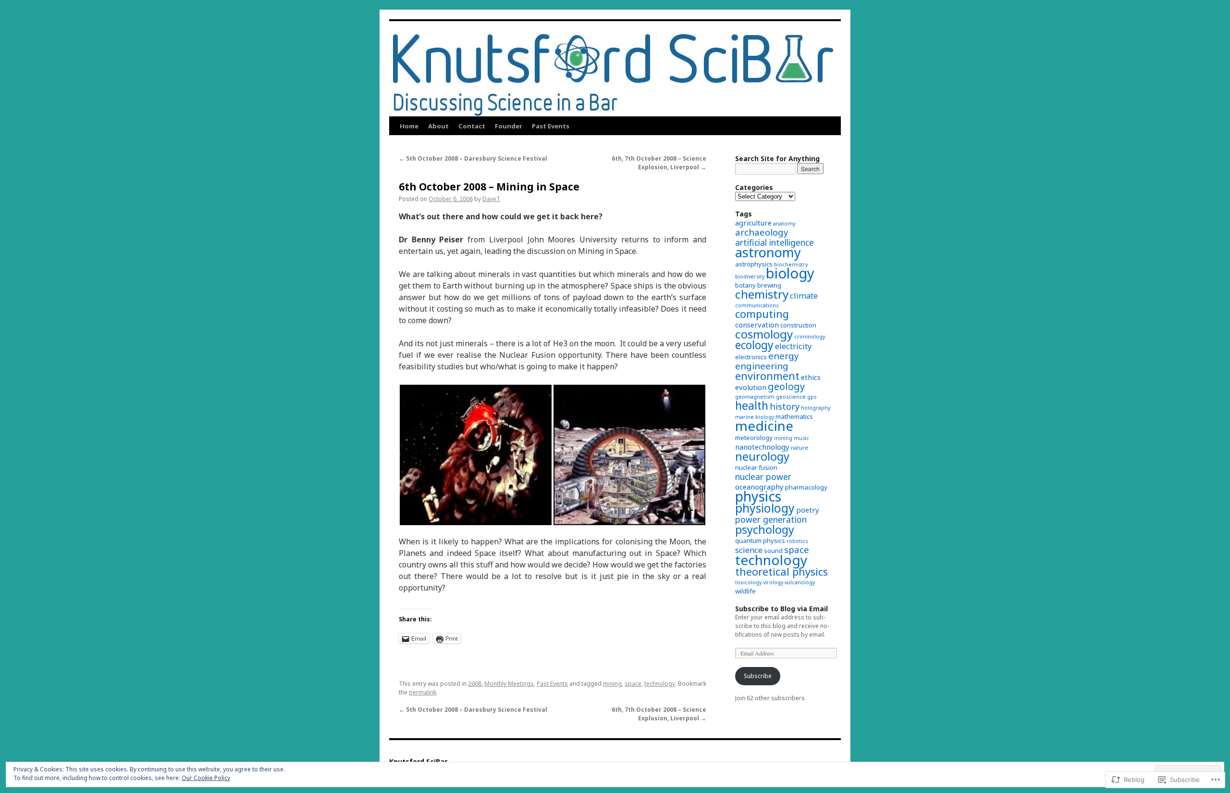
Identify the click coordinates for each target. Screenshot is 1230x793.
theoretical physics (781, 572)
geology (786, 386)
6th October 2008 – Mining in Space (489, 186)
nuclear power (763, 476)
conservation (757, 324)
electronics (751, 356)
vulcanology (800, 582)
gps (811, 396)
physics (758, 496)
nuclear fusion (756, 467)
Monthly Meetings (509, 684)
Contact (471, 126)
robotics (797, 541)
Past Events (550, 126)
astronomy (768, 252)
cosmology (764, 334)
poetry (807, 510)
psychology (764, 529)
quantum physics (760, 540)
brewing (769, 285)
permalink (422, 692)
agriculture (753, 222)
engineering (761, 366)
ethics (811, 377)
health (751, 405)
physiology (765, 508)
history (785, 406)
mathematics (794, 416)
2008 (474, 684)
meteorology (754, 437)
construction (798, 325)
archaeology (761, 232)
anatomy (784, 223)
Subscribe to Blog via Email (781, 608)
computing (762, 314)
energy (783, 356)
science (749, 550)
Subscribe (758, 676)
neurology (762, 456)
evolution (750, 387)
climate (804, 295)
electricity (793, 346)
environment (767, 376)
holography (815, 407)
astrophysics (754, 264)
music (801, 438)
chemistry (761, 294)
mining (612, 684)
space (633, 684)
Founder (508, 126)
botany (745, 285)
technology (659, 684)
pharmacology (806, 487)
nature (799, 447)
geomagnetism (755, 396)
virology (773, 582)
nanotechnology (762, 447)
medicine (764, 425)
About (438, 126)
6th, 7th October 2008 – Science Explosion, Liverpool (659, 162)
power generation (771, 519)
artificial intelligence (774, 242)
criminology (809, 336)
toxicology (748, 582)
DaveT (491, 199)
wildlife (745, 591)
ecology (754, 345)
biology (790, 273)
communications (756, 305)
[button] (476, 455)
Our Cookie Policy (206, 778)
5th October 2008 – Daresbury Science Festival (473, 158)
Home (409, 126)
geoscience (791, 396)
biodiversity (749, 276)
